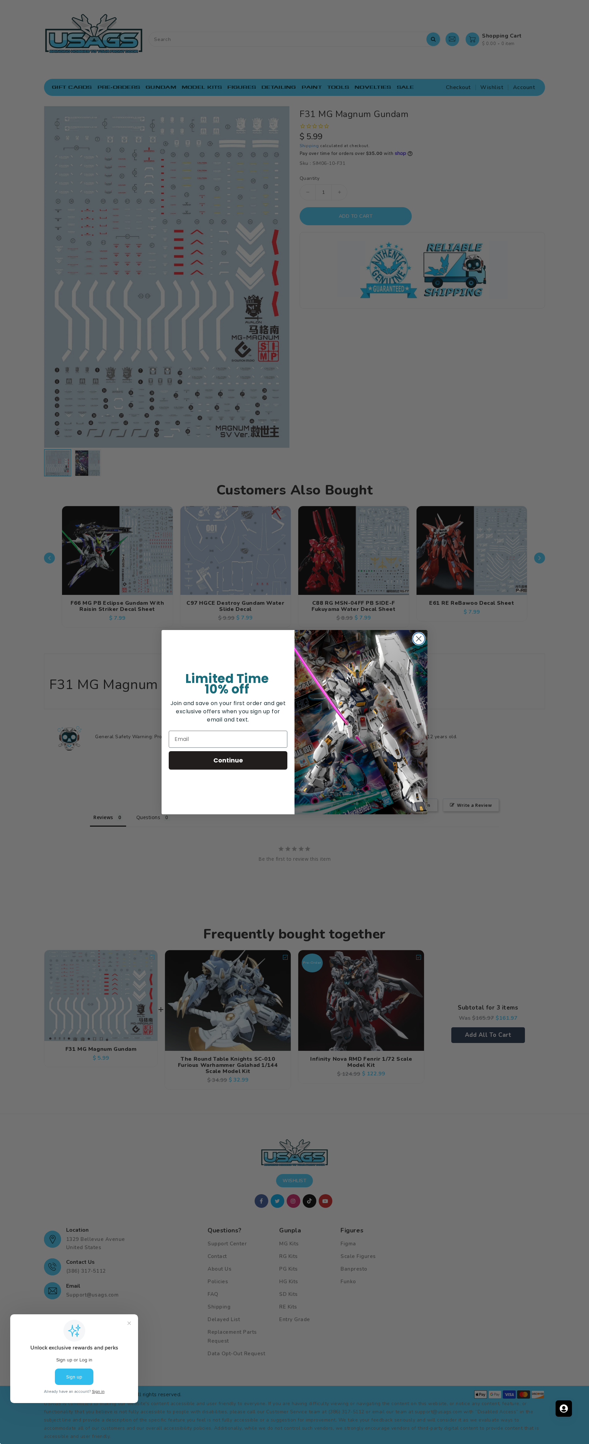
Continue (228, 760)
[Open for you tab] (564, 1408)
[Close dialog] (419, 639)
